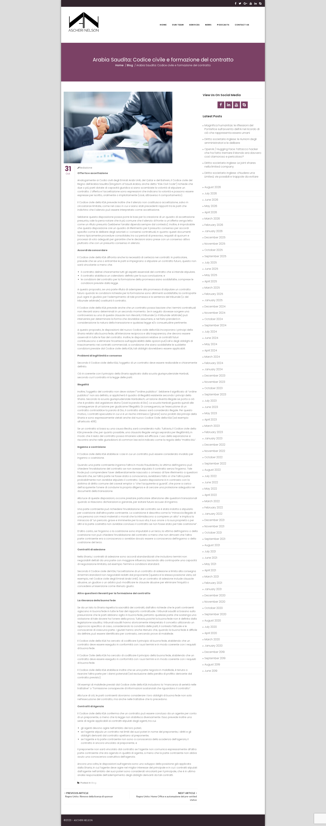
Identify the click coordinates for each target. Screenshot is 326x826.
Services (194, 25)
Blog (130, 65)
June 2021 (210, 558)
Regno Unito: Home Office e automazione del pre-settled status (166, 796)
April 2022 (210, 495)
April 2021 (210, 570)
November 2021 (214, 526)
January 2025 (213, 300)
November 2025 (214, 244)
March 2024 (212, 357)
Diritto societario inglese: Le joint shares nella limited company (230, 165)
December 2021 (214, 520)
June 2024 (211, 338)
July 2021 (210, 551)
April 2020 (210, 633)
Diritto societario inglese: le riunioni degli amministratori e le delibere (230, 141)
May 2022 (210, 489)
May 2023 (210, 413)
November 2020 (214, 602)
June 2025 (211, 269)
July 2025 (210, 262)
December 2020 (214, 595)
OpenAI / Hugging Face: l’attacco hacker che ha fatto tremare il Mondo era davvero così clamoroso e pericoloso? (232, 153)
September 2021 (214, 539)
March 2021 (211, 577)
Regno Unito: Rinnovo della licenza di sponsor (89, 795)
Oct (68, 170)
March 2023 (212, 426)
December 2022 (214, 445)
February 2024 (213, 363)
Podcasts (223, 25)
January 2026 (213, 231)
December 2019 (214, 652)
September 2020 (215, 614)
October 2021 (213, 533)
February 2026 (213, 225)
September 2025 (215, 256)
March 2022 (212, 501)
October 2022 (213, 457)
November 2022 (214, 451)
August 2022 (212, 470)
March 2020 (212, 639)
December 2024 (214, 306)
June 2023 (211, 407)
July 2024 (210, 332)
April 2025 (210, 281)
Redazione (85, 167)
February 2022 (213, 507)
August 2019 (212, 664)
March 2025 (212, 288)
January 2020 (213, 646)
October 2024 (213, 319)
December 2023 (214, 376)
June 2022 (211, 482)
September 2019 (214, 658)
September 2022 (215, 463)
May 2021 (210, 564)
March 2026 (212, 219)
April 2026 (210, 212)
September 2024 (215, 325)
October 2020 (213, 608)
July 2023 (210, 401)
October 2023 (213, 388)
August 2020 (212, 620)
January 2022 (213, 514)
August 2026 (212, 187)
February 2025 (213, 294)
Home (163, 25)
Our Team (178, 25)
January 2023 (213, 438)
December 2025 (214, 237)
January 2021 (213, 589)
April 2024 (210, 350)
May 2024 (210, 344)
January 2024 (213, 369)
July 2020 (210, 627)
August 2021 (212, 545)
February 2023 (213, 432)
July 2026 (210, 193)
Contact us (242, 25)
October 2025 (213, 250)
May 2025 (210, 275)
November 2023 (214, 382)
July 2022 (210, 476)
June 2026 (211, 200)
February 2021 (213, 583)
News (208, 25)
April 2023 (210, 419)
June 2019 (210, 671)
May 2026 (210, 206)
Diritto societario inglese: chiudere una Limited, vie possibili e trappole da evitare (231, 175)
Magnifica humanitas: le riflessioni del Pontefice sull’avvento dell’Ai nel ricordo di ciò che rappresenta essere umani (231, 129)
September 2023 (215, 394)
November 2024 (214, 313)
